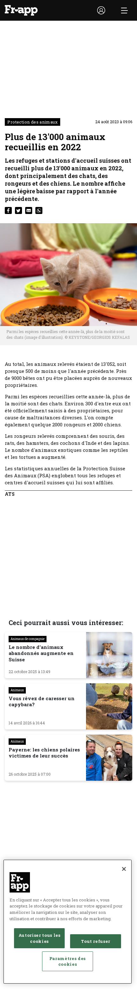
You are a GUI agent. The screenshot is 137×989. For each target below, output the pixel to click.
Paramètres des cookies (67, 961)
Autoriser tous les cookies (39, 938)
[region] (67, 921)
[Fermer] (124, 869)
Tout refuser (95, 941)
